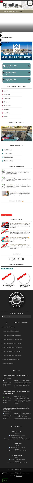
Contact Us (19, 469)
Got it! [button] (5, 480)
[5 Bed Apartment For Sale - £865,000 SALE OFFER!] (24, 272)
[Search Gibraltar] (3, 316)
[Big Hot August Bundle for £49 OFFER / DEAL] (8, 272)
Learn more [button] (19, 476)
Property (16, 11)
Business (10, 11)
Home (5, 11)
